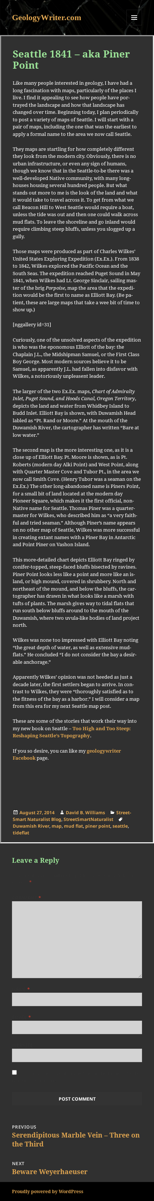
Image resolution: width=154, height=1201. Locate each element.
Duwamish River (31, 826)
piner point (97, 826)
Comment (26, 897)
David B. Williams (85, 812)
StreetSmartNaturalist (88, 819)
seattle (120, 826)
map (57, 826)
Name (21, 989)
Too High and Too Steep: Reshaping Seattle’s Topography (72, 732)
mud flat (73, 826)
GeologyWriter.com (46, 17)
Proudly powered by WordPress (47, 1191)
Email (21, 1017)
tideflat (21, 833)
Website (22, 1045)
